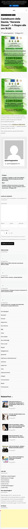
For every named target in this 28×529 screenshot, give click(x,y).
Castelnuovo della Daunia (18, 124)
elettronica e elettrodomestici (8, 358)
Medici (2, 383)
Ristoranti (3, 315)
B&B (2, 329)
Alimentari (3, 354)
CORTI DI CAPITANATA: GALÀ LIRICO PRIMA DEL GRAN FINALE (16, 436)
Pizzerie (3, 318)
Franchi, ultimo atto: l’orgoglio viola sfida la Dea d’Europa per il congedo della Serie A (12, 305)
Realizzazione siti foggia (7, 478)
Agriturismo (4, 322)
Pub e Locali (4, 343)
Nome (3, 223)
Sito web (21, 223)
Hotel (2, 333)
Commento (4, 203)
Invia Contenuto (5, 480)
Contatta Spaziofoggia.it (7, 485)
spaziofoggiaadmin (8, 33)
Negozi (3, 347)
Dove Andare (4, 336)
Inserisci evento (5, 481)
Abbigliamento (4, 351)
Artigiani (3, 376)
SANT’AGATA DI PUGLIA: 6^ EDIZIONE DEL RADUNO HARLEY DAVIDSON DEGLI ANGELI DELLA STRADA (16, 403)
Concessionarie (5, 379)
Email (11, 223)
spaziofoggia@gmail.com (13, 163)
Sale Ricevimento (5, 372)
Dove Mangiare (5, 311)
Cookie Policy (4, 487)
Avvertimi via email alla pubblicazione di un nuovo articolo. (14, 239)
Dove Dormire (4, 326)
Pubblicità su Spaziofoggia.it (8, 476)
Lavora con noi (4, 483)
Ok (10, 5)
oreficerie (3, 361)
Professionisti (4, 387)
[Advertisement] (14, 518)
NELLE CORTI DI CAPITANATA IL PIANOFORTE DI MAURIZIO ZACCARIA (16, 458)
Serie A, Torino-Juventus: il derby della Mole (11, 277)
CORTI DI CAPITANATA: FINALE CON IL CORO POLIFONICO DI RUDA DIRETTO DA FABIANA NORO (17, 426)
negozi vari (4, 365)
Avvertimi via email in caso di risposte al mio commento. (13, 236)
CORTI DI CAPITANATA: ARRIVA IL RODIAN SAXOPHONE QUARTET (16, 447)
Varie (2, 369)
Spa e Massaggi (5, 340)
